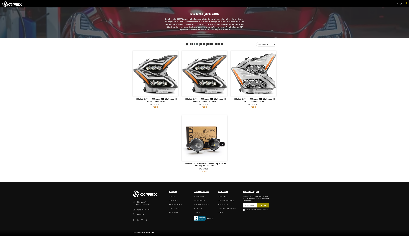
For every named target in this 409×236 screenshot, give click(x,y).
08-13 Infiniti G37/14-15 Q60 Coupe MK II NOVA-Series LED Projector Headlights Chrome (253, 100)
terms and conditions (261, 210)
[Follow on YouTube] (142, 219)
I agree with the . (257, 210)
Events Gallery (173, 212)
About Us (172, 196)
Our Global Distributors (176, 204)
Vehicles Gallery (174, 209)
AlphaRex (151, 232)
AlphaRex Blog (222, 196)
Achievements (173, 201)
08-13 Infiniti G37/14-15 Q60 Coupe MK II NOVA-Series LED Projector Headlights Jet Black (204, 100)
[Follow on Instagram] (138, 219)
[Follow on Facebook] (134, 219)
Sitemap (220, 212)
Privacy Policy (198, 209)
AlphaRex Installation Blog (226, 201)
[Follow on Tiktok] (146, 219)
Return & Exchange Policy (201, 204)
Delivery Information (200, 201)
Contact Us (197, 212)
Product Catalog (223, 204)
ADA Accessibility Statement (227, 209)
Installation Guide (199, 196)
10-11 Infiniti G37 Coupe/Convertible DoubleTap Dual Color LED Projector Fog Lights (204, 165)
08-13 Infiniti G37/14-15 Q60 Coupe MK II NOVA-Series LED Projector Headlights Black (155, 100)
